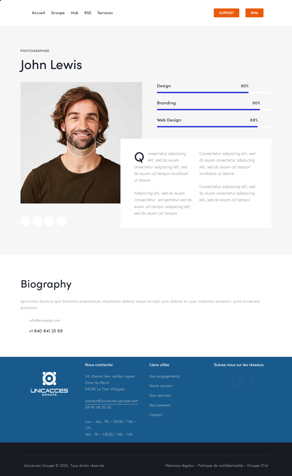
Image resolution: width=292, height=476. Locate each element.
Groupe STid (257, 465)
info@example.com (44, 320)
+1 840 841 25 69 (46, 330)
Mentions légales (179, 465)
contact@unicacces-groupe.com (111, 400)
